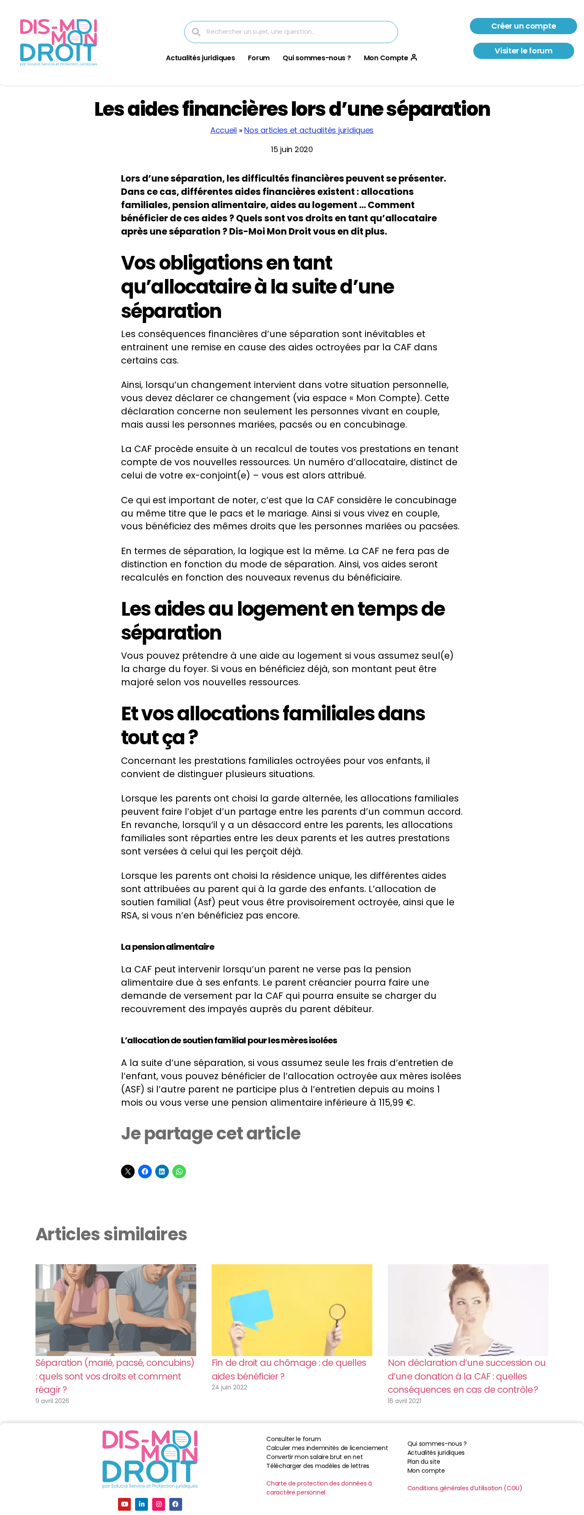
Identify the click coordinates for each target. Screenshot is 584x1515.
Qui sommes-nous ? (317, 58)
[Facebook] (175, 1504)
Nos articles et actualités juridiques (309, 130)
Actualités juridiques (200, 58)
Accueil (223, 130)
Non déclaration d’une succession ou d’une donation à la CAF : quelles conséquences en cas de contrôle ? (467, 1376)
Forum (259, 58)
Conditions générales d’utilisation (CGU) (464, 1488)
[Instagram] (158, 1504)
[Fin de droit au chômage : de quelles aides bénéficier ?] (292, 1310)
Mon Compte (386, 58)
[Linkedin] (141, 1504)
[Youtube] (124, 1504)
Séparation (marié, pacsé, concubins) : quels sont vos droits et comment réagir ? (115, 1376)
